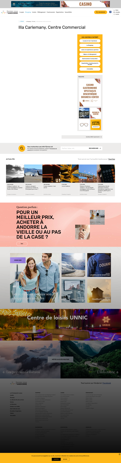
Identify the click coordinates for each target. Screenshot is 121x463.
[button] (119, 454)
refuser (65, 459)
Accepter (56, 459)
